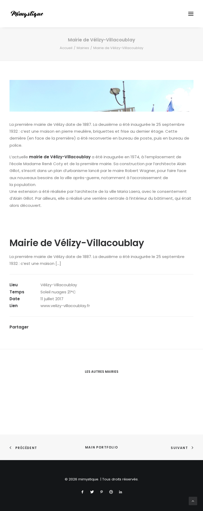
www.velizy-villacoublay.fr (65, 305)
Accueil (66, 47)
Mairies (83, 47)
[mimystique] (27, 13)
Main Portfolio (101, 447)
